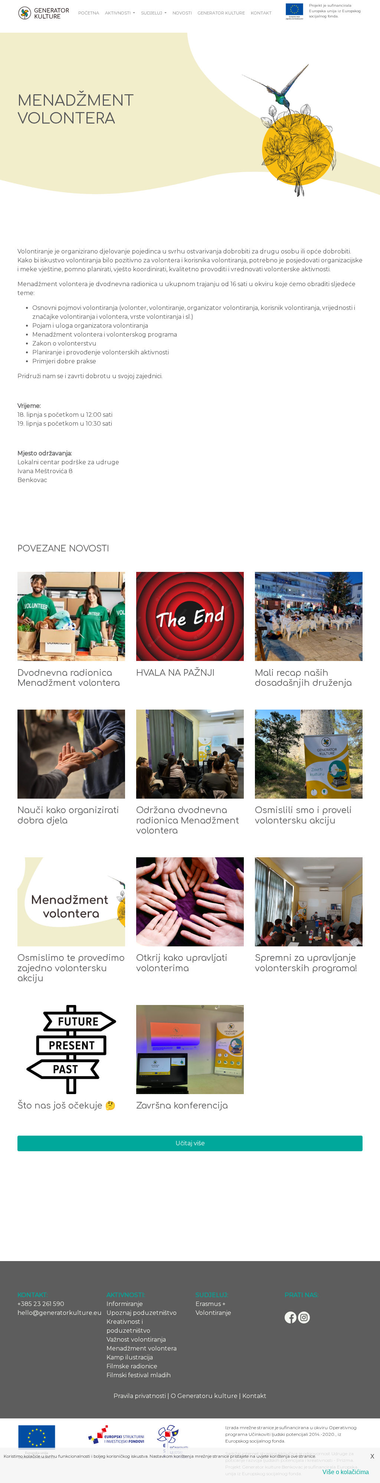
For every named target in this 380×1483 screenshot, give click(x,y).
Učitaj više (190, 1143)
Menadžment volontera (142, 1348)
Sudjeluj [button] (152, 13)
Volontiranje (213, 1312)
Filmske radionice (132, 1366)
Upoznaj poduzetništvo (142, 1312)
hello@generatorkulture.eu (59, 1312)
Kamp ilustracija (130, 1357)
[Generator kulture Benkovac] (43, 13)
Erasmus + (211, 1303)
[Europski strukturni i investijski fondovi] (116, 1434)
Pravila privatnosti (140, 1395)
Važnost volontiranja (136, 1339)
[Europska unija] (294, 10)
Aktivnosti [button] (118, 13)
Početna (88, 13)
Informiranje (125, 1303)
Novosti (182, 13)
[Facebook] (291, 1317)
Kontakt (261, 13)
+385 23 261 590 (40, 1303)
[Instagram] (304, 1317)
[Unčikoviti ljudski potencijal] (173, 1442)
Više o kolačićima (345, 1472)
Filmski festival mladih (139, 1375)
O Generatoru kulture (204, 1395)
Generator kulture (221, 13)
